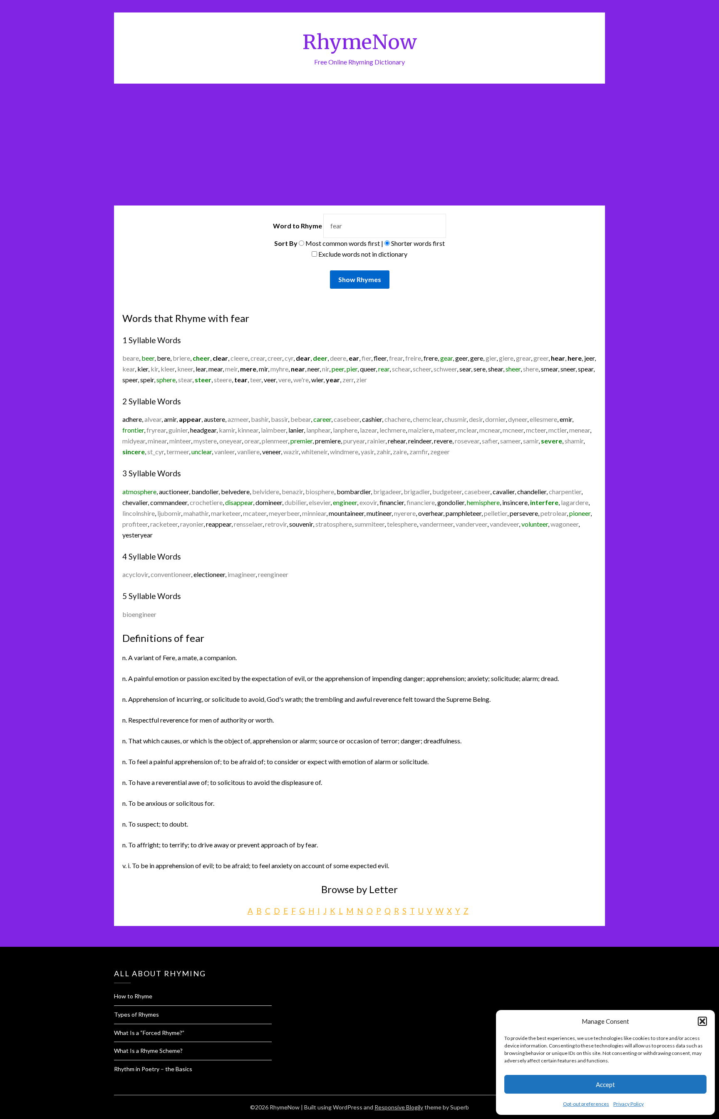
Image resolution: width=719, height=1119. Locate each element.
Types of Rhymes (136, 1014)
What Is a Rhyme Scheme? (148, 1050)
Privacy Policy (628, 1104)
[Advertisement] (359, 146)
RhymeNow (359, 42)
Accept (605, 1084)
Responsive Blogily (398, 1107)
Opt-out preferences (586, 1104)
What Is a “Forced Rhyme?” (149, 1032)
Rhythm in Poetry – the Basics (153, 1068)
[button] (702, 1021)
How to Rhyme (133, 996)
